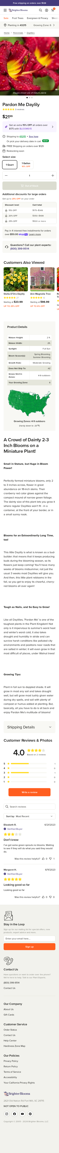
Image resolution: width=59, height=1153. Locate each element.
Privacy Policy (11, 1061)
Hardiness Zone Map (14, 1046)
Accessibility (10, 1077)
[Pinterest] (30, 1114)
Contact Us (9, 988)
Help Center (10, 1040)
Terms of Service (12, 1071)
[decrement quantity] (6, 175)
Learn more (35, 234)
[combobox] (29, 816)
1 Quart (10, 164)
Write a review (29, 792)
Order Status (10, 1029)
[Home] (18, 10)
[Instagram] (7, 1114)
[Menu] (6, 10)
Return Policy (11, 1066)
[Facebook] (14, 1114)
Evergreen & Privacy (37, 18)
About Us (8, 1009)
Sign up (29, 946)
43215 (22, 136)
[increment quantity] (52, 175)
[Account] (46, 10)
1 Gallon (26, 165)
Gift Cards (9, 1014)
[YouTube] (22, 1114)
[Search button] (40, 10)
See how (33, 136)
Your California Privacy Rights (19, 1082)
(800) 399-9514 (19, 248)
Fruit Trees (17, 18)
